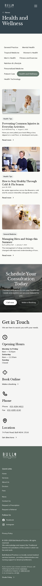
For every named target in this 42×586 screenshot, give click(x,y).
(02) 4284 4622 (16, 406)
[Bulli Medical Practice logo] (9, 456)
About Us (5, 482)
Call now (10, 302)
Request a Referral (9, 509)
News (4, 497)
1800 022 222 (25, 571)
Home (4, 474)
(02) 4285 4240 (14, 410)
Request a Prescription (10, 505)
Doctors (5, 486)
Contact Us (6, 501)
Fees (4, 491)
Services (5, 478)
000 (18, 573)
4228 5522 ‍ (23, 569)
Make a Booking (29, 302)
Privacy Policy (7, 533)
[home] (9, 6)
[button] (35, 6)
